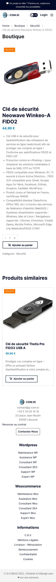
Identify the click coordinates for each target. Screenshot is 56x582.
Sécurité (35, 25)
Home (5, 25)
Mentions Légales (28, 540)
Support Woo (28, 513)
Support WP (28, 471)
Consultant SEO (28, 467)
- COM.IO (13, 15)
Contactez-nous (28, 431)
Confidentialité (28, 554)
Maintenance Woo (28, 493)
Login (44, 14)
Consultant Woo (28, 503)
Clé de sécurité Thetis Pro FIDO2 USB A (25, 346)
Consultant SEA (28, 508)
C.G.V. (28, 535)
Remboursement (28, 549)
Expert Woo (28, 517)
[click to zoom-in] (28, 72)
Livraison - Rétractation (28, 544)
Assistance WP (28, 457)
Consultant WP (28, 462)
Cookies (28, 559)
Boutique (19, 25)
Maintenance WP (28, 452)
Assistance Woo (28, 498)
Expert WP (28, 476)
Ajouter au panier (22, 245)
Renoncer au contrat (14, 424)
